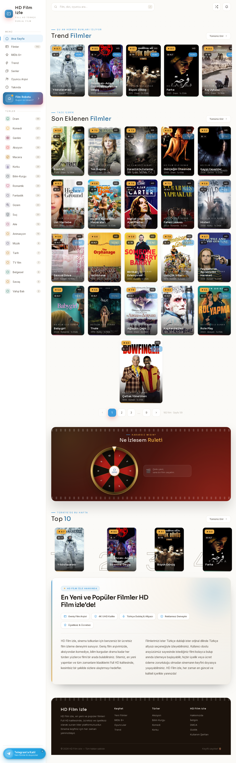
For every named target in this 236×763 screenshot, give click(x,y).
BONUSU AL (142, 369)
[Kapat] (153, 333)
